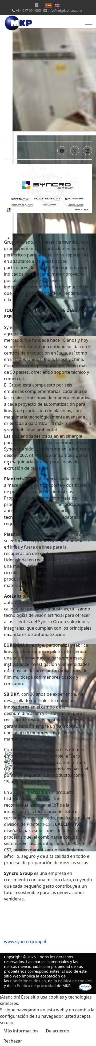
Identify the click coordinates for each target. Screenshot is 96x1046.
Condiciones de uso (28, 980)
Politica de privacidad (36, 985)
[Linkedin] (36, 4)
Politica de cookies (75, 980)
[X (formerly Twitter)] (74, 150)
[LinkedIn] (87, 150)
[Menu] (88, 23)
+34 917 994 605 (28, 10)
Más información (20, 1031)
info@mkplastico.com (65, 10)
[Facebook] (61, 150)
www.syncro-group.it (25, 941)
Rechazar (12, 1041)
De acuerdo (57, 1031)
